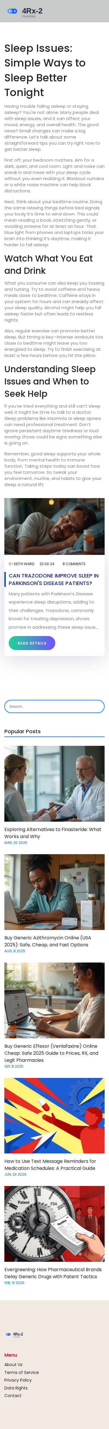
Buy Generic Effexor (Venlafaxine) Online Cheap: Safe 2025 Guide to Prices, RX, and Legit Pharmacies (51, 1053)
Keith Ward (24, 563)
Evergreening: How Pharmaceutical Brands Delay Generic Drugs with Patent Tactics (53, 1273)
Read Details (32, 643)
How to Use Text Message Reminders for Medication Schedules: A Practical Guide (50, 1165)
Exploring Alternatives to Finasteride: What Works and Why (52, 833)
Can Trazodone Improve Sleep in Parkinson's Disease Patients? (54, 579)
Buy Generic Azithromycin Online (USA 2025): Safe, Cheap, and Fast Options (47, 941)
